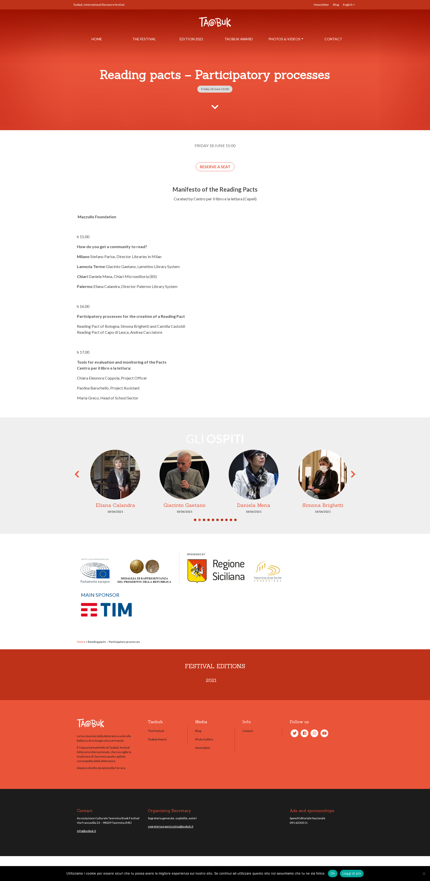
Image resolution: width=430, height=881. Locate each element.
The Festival (144, 39)
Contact (333, 39)
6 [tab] (217, 520)
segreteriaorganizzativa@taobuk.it (170, 826)
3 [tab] (204, 520)
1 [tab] (195, 520)
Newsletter (321, 4)
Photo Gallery (204, 739)
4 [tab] (208, 520)
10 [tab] (235, 520)
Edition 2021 (191, 39)
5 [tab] (213, 520)
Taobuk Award (238, 39)
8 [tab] (226, 520)
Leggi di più (351, 873)
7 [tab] (222, 520)
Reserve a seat (215, 166)
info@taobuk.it (86, 831)
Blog (336, 4)
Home (97, 39)
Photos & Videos (284, 39)
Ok (332, 873)
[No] (423, 873)
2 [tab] (199, 520)
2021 (211, 680)
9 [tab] (231, 520)
